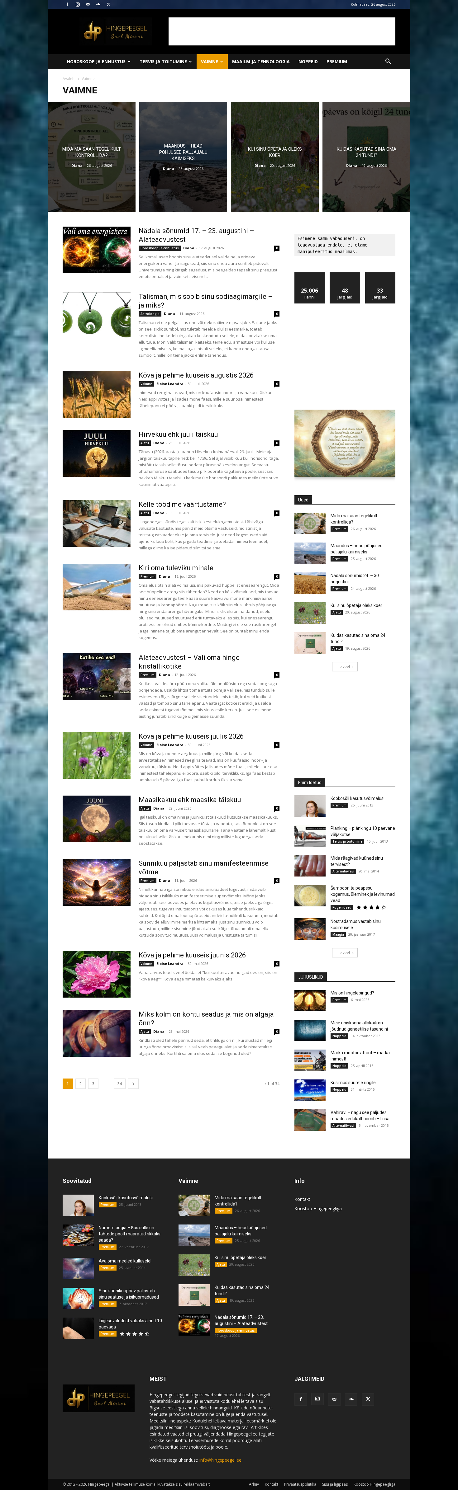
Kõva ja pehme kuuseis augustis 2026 (196, 375)
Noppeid (308, 61)
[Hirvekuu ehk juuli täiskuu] (97, 453)
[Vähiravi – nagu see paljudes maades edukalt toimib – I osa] (310, 1120)
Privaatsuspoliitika (300, 1484)
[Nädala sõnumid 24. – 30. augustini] (310, 583)
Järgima (345, 274)
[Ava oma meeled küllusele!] (78, 1268)
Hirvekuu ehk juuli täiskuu (178, 434)
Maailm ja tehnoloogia (261, 61)
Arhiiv (254, 1484)
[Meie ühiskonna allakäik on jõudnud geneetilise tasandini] (310, 1030)
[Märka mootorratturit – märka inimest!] (310, 1060)
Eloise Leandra (170, 383)
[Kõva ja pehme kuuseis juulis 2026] (97, 755)
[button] (387, 62)
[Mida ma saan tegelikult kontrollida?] (92, 157)
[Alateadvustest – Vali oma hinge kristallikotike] (97, 676)
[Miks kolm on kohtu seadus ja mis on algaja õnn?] (97, 1033)
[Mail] (88, 4)
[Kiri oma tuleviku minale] (97, 587)
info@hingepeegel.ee (220, 1460)
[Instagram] (77, 4)
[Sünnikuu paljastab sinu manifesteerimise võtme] (97, 882)
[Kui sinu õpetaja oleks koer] (275, 157)
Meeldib (309, 274)
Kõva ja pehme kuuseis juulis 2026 (191, 736)
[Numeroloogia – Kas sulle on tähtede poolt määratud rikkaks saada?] (78, 1235)
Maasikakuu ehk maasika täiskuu (190, 800)
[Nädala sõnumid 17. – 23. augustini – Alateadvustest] (97, 250)
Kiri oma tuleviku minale (176, 568)
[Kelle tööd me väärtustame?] (97, 523)
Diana (77, 165)
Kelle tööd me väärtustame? (182, 504)
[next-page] (133, 1084)
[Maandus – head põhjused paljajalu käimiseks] (183, 157)
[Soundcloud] (98, 4)
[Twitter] (108, 4)
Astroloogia (150, 314)
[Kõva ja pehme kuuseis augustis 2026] (97, 394)
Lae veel (343, 666)
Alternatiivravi (343, 871)
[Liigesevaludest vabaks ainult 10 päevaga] (78, 1328)
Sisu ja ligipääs (335, 1484)
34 (119, 1083)
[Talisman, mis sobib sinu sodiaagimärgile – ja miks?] (97, 315)
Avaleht (69, 78)
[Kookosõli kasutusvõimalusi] (310, 806)
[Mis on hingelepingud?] (310, 1000)
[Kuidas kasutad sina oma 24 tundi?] (366, 157)
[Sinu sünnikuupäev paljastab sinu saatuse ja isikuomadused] (78, 1298)
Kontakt (302, 1199)
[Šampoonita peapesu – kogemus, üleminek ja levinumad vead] (310, 895)
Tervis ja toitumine (163, 61)
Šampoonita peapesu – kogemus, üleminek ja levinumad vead (363, 894)
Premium (337, 61)
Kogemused (341, 907)
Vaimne (209, 61)
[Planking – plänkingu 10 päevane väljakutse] (310, 836)
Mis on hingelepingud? (352, 992)
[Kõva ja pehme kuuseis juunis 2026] (97, 974)
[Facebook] (67, 4)
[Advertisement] (282, 31)
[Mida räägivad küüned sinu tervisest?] (310, 866)
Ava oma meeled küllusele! (125, 1260)
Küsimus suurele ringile (353, 1082)
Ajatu (145, 443)
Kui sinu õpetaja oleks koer (356, 605)
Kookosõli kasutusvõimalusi (357, 798)
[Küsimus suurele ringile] (310, 1090)
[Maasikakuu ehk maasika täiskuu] (97, 819)
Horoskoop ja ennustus (96, 61)
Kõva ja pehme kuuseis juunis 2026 (192, 955)
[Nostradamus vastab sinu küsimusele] (310, 929)
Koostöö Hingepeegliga (318, 1208)
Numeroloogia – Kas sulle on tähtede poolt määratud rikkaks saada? (129, 1234)
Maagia (338, 934)
